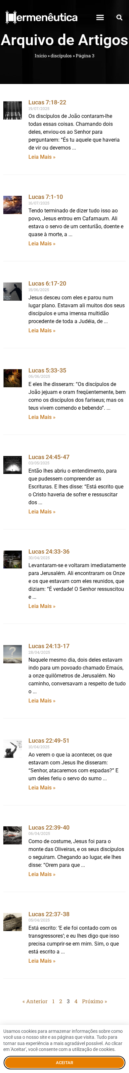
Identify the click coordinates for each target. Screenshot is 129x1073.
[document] (64, 536)
